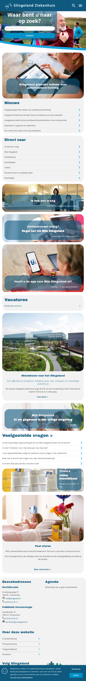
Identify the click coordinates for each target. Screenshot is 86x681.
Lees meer (43, 397)
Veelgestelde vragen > (27, 435)
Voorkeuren (76, 669)
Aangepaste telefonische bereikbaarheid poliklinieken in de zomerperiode (35, 120)
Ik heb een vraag (11, 146)
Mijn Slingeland (10, 152)
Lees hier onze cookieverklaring (21, 677)
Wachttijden (9, 178)
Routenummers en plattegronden (18, 173)
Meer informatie (43, 569)
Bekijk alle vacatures (13, 306)
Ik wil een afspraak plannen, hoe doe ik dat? (20, 463)
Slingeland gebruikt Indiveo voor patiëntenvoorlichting (27, 110)
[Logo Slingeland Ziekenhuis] (29, 5)
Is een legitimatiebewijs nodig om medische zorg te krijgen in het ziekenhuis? (34, 453)
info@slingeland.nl (13, 598)
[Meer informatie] (43, 541)
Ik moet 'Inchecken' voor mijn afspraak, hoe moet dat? (25, 448)
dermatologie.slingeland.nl (16, 622)
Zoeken (30, 35)
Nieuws (11, 103)
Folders (7, 167)
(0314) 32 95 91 (11, 618)
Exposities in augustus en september (20, 125)
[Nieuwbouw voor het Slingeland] (43, 370)
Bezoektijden (9, 162)
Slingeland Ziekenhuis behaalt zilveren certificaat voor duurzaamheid (33, 115)
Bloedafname (10, 157)
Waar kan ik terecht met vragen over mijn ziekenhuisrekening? (28, 458)
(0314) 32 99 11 (11, 602)
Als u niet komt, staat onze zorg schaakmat (22, 130)
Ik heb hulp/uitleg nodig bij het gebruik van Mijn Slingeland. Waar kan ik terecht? (36, 443)
